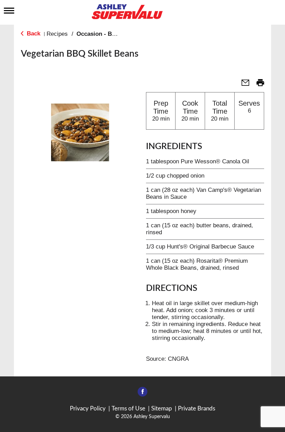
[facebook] (142, 393)
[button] (242, 85)
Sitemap (161, 408)
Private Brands (196, 408)
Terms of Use (128, 408)
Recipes (57, 34)
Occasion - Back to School (112, 34)
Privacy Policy (88, 408)
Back (32, 33)
